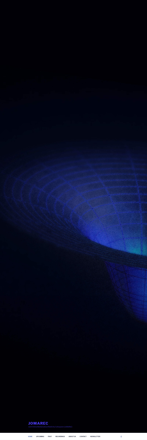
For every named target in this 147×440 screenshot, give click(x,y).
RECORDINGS (60, 436)
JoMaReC (38, 423)
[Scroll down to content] (121, 436)
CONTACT (83, 436)
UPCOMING (40, 436)
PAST (50, 436)
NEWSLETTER (95, 436)
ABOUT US (72, 436)
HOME (30, 436)
